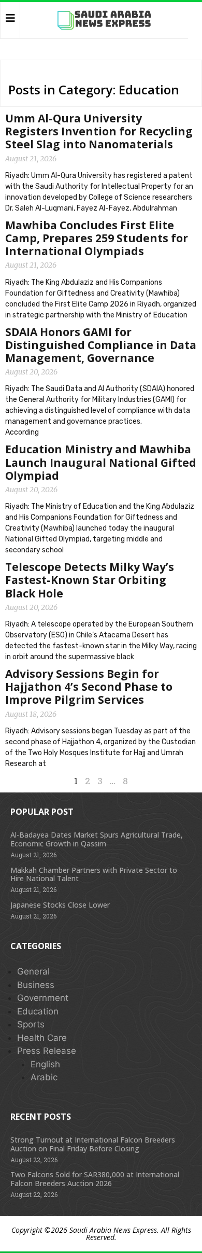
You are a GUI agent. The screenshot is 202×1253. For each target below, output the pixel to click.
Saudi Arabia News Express (113, 1230)
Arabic (44, 1077)
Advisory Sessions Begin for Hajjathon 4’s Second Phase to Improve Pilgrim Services (88, 686)
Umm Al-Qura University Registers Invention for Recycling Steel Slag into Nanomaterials (99, 131)
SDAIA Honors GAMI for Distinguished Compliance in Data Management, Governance (100, 345)
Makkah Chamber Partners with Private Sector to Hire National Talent (93, 874)
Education (38, 1011)
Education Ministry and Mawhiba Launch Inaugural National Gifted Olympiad (100, 462)
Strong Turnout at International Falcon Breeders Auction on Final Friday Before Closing (92, 1144)
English (45, 1064)
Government (42, 998)
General (33, 971)
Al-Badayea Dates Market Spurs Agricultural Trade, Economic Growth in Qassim (96, 839)
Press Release (46, 1051)
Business (35, 985)
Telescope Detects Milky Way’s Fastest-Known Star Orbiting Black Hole (89, 580)
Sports (31, 1024)
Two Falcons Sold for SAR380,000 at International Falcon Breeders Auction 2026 (94, 1179)
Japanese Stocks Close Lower (60, 905)
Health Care (42, 1038)
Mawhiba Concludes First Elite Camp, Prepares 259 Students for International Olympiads (96, 238)
